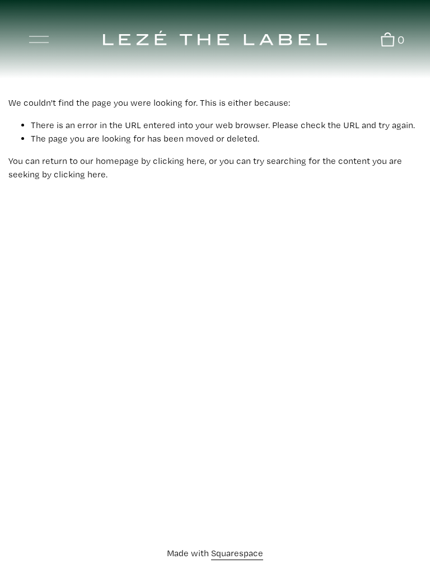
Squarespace (237, 553)
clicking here (179, 161)
